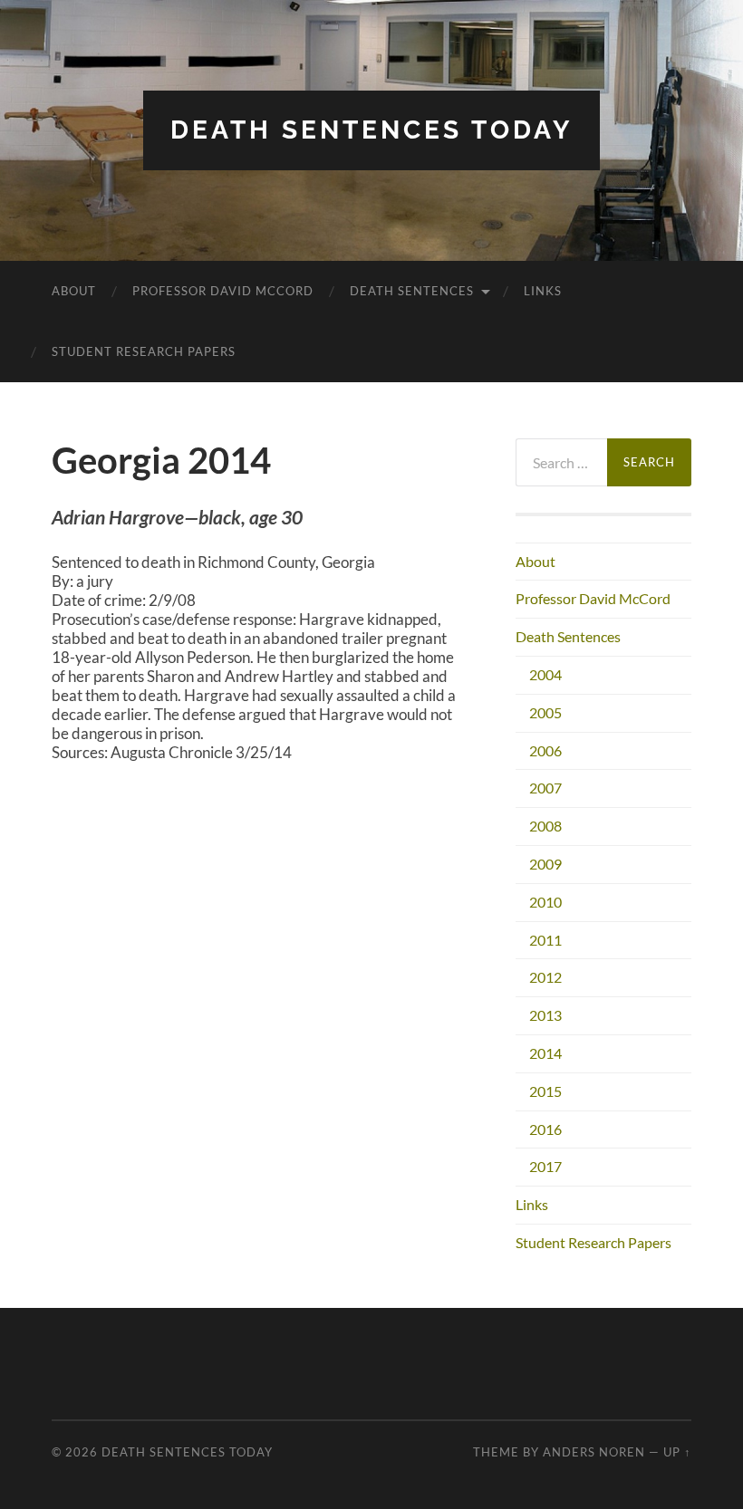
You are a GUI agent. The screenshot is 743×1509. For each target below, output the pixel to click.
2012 (545, 976)
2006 (545, 750)
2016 (545, 1129)
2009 (545, 863)
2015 (545, 1091)
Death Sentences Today (371, 130)
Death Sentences (412, 291)
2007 (545, 787)
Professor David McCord (223, 291)
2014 (545, 1053)
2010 (545, 901)
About (74, 291)
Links (543, 291)
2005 (545, 712)
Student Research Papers (144, 351)
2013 (545, 1015)
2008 (545, 825)
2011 (545, 939)
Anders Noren (594, 1452)
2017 (545, 1166)
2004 (545, 674)
